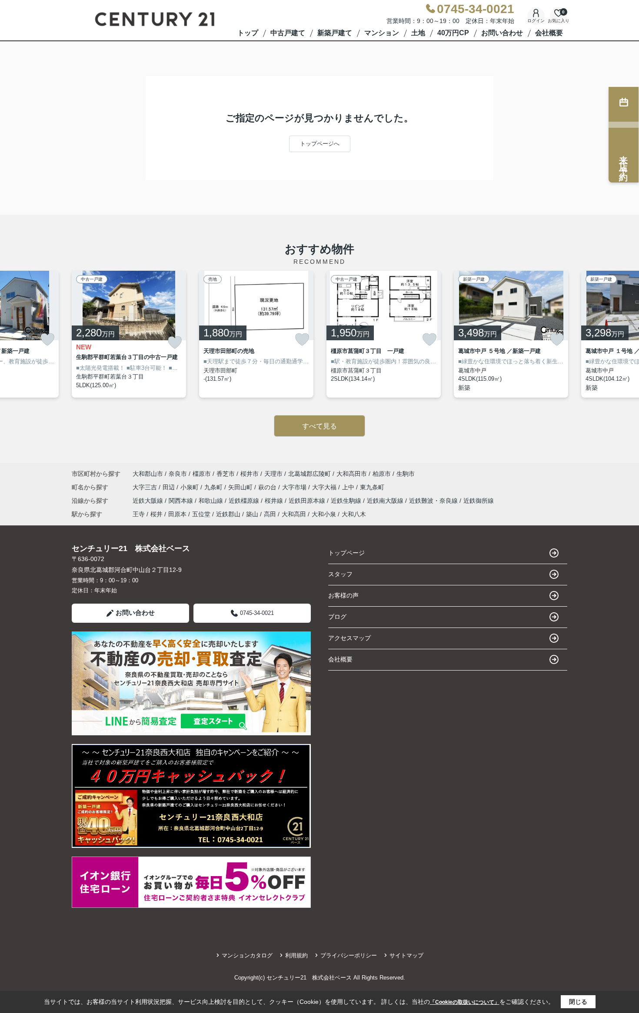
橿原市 (202, 473)
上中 (349, 487)
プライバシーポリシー (348, 955)
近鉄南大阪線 (386, 500)
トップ (247, 33)
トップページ (346, 552)
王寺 (139, 514)
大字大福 (325, 487)
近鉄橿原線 (245, 500)
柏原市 (382, 473)
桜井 (156, 514)
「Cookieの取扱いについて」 (464, 1002)
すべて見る (319, 426)
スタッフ (340, 574)
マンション (381, 33)
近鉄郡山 (228, 514)
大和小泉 (324, 514)
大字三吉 (146, 487)
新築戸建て (334, 33)
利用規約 (296, 955)
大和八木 (354, 514)
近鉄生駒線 (347, 500)
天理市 (273, 473)
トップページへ (319, 143)
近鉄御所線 (478, 500)
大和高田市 (351, 473)
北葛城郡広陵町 (309, 473)
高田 (270, 514)
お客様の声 (343, 595)
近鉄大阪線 (149, 500)
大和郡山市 (148, 473)
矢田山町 (241, 487)
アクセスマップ (349, 637)
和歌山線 (212, 500)
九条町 (214, 487)
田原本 (177, 514)
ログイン (536, 20)
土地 (418, 33)
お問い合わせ (502, 33)
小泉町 (190, 487)
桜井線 (275, 500)
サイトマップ (406, 955)
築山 (252, 514)
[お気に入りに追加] (47, 339)
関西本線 (182, 500)
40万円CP (453, 33)
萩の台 (268, 487)
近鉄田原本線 (308, 500)
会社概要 (549, 33)
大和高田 (294, 514)
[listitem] (129, 334)
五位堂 (201, 514)
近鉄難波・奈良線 (434, 500)
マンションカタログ (247, 955)
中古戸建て (287, 33)
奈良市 (178, 473)
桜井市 (249, 473)
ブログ (337, 616)
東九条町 (372, 487)
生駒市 (405, 473)
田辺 (169, 487)
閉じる (578, 1001)
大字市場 (295, 487)
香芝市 (225, 473)
